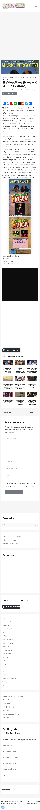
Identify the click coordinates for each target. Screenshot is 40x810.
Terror (4, 671)
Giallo (4, 661)
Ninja (4, 664)
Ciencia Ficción (7, 639)
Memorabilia (6, 700)
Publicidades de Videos (10, 714)
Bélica (4, 636)
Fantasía (5, 657)
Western (5, 682)
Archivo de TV (7, 622)
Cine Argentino (7, 643)
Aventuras (6, 632)
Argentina (17, 90)
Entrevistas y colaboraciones (12, 696)
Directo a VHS (24, 90)
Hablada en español (9, 540)
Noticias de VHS (8, 707)
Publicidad (6, 710)
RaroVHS (5, 77)
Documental (6, 654)
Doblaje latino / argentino (11, 536)
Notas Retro (6, 703)
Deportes (5, 775)
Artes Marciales (7, 629)
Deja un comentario (7, 90)
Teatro (4, 675)
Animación (6, 625)
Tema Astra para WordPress (20, 806)
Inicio (4, 618)
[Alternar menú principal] (36, 6)
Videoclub (6, 717)
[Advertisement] (20, 33)
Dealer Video (12, 264)
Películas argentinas (9, 763)
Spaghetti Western (9, 678)
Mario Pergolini (33, 90)
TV (11, 77)
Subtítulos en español (10, 543)
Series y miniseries (9, 769)
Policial (5, 668)
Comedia (5, 646)
